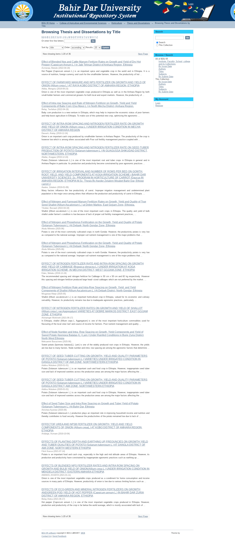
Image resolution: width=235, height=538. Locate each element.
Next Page (143, 54)
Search (162, 42)
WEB (83, 533)
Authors (162, 69)
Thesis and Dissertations (138, 23)
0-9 (43, 37)
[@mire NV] (187, 535)
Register (159, 105)
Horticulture (116, 23)
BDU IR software (49, 533)
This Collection (165, 45)
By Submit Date (166, 76)
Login (190, 4)
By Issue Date (165, 66)
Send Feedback (59, 536)
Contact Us (46, 536)
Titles (161, 71)
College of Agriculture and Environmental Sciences (83, 23)
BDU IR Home (48, 23)
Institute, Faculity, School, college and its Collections (174, 62)
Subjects (163, 74)
